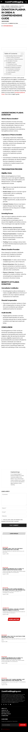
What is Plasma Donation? (13, 57)
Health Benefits (11, 72)
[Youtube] (10, 704)
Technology (6, 607)
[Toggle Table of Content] (21, 54)
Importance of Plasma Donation (15, 59)
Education (5, 547)
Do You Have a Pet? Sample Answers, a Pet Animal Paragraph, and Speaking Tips (14, 589)
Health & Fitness (14, 6)
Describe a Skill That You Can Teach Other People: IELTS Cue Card (12, 549)
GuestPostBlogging (6, 729)
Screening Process (12, 64)
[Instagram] (4, 704)
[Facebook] (2, 28)
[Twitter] (6, 28)
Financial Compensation (13, 70)
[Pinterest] (9, 28)
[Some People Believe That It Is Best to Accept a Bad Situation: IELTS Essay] (14, 561)
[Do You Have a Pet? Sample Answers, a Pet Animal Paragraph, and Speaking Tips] (14, 581)
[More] (16, 28)
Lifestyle (7, 6)
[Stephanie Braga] (6, 478)
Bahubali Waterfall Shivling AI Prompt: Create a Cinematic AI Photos (13, 609)
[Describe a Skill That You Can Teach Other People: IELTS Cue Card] (14, 541)
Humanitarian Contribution (13, 69)
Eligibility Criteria (11, 62)
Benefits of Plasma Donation (13, 67)
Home (2, 6)
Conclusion (8, 74)
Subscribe (22, 724)
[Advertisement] (14, 409)
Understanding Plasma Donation (14, 56)
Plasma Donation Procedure (14, 65)
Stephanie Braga (8, 25)
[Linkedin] (6, 704)
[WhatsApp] (12, 28)
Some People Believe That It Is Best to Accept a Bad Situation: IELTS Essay (13, 569)
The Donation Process (11, 61)
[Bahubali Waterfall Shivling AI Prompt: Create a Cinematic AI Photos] (14, 601)
